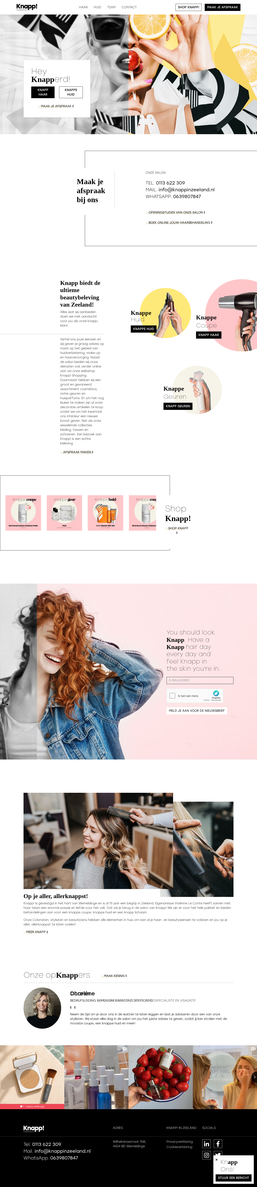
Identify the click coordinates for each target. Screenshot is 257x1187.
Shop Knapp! (188, 7)
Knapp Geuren (178, 406)
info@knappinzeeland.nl (187, 189)
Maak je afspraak (222, 7)
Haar (83, 7)
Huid (97, 7)
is (114, 976)
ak (56, 106)
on (176, 212)
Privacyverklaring (180, 1141)
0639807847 (187, 196)
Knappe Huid (71, 92)
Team (111, 7)
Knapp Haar (43, 92)
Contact (129, 7)
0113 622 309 (170, 183)
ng (180, 222)
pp (178, 528)
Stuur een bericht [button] (233, 1178)
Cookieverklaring (179, 1147)
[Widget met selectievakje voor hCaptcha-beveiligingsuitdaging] (195, 696)
